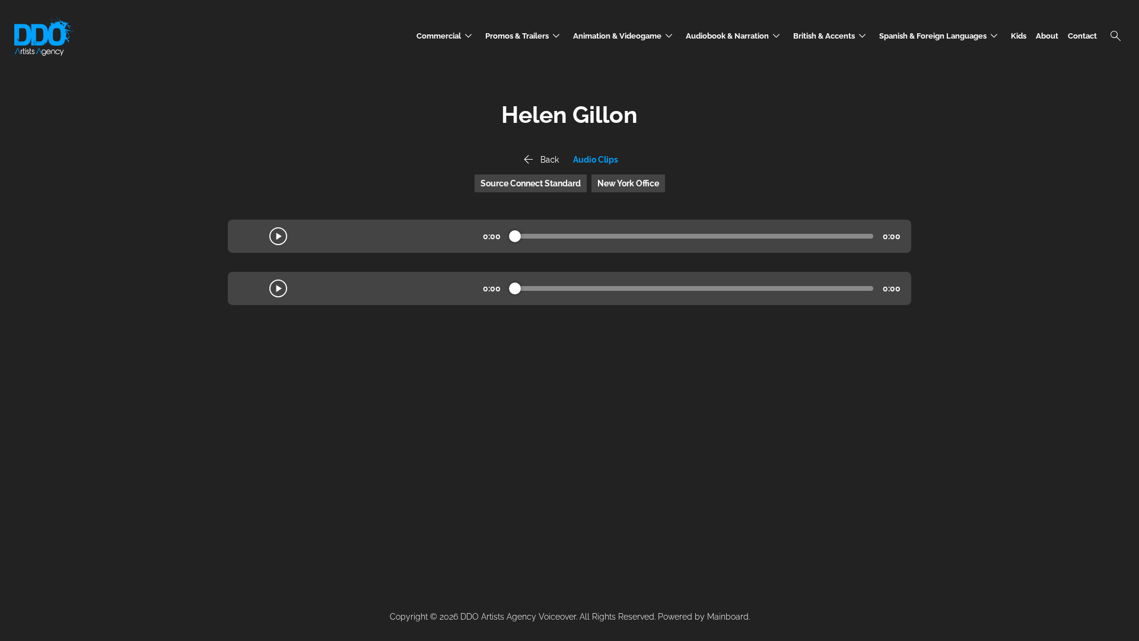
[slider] (515, 236)
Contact (1082, 36)
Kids (1018, 36)
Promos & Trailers (524, 35)
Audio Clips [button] (595, 160)
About (1047, 36)
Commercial (446, 35)
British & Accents (831, 35)
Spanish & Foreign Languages (940, 35)
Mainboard (728, 616)
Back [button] (540, 160)
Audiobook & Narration (735, 35)
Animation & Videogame (624, 35)
